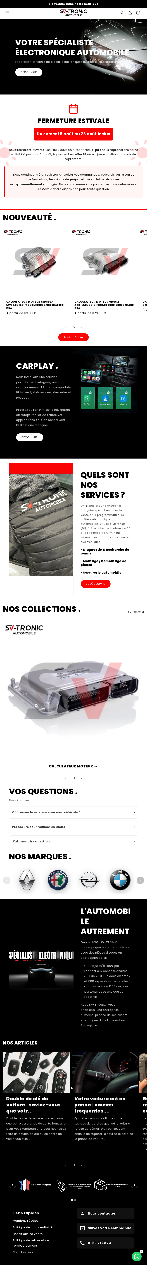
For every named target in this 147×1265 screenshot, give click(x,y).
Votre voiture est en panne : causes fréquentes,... (100, 1105)
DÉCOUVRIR (29, 72)
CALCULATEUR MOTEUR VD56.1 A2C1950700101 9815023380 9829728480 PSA (104, 305)
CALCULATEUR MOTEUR (71, 766)
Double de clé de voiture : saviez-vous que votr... (33, 1105)
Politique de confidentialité (33, 1227)
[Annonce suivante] (140, 4)
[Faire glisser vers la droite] (81, 327)
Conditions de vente (28, 1234)
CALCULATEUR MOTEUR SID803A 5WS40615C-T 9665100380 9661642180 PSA (35, 305)
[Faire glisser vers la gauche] (66, 327)
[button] (7, 13)
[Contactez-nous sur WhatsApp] (137, 1256)
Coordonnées (23, 1252)
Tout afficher (73, 337)
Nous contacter (101, 1213)
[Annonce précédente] (7, 4)
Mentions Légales (26, 1221)
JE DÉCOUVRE (95, 584)
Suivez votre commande (110, 1228)
